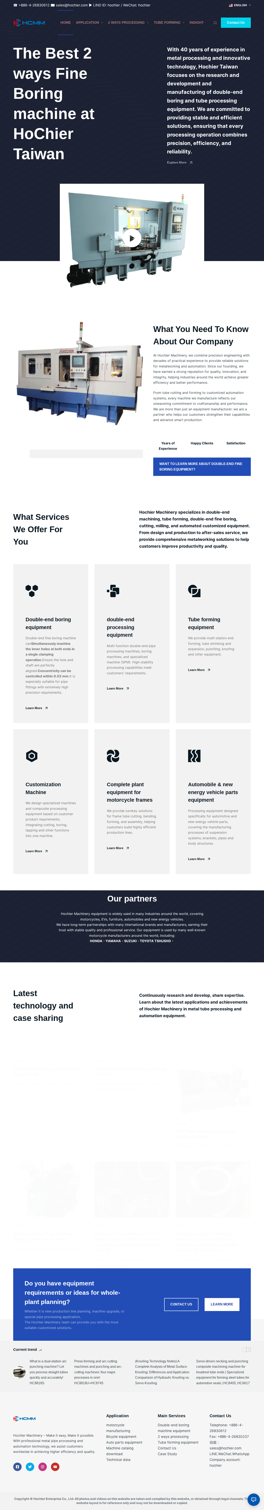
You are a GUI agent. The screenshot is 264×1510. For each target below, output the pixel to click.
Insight (197, 23)
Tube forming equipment (178, 1442)
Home (65, 23)
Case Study (167, 1454)
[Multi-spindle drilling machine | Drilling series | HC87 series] (50, 1190)
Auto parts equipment (124, 1442)
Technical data (118, 1460)
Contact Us (236, 22)
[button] (132, 238)
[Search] (215, 22)
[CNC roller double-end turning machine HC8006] (213, 1087)
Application (87, 23)
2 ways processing (126, 23)
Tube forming (167, 23)
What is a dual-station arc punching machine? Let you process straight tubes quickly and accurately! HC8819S (49, 1372)
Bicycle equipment (121, 1437)
